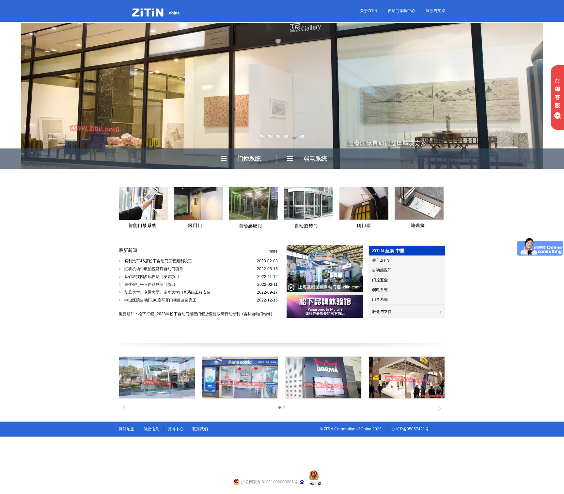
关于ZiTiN (368, 10)
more (273, 251)
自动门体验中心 (401, 10)
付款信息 (151, 429)
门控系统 (249, 158)
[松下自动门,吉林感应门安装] (323, 377)
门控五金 (380, 280)
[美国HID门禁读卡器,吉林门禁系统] (157, 377)
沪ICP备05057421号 (410, 429)
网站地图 (126, 429)
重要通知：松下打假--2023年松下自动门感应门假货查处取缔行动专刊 (180, 314)
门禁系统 (380, 299)
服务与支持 (435, 10)
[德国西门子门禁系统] (240, 377)
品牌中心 (175, 429)
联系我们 (200, 429)
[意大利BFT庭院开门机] (407, 377)
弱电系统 (315, 158)
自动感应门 (382, 270)
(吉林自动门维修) (256, 314)
